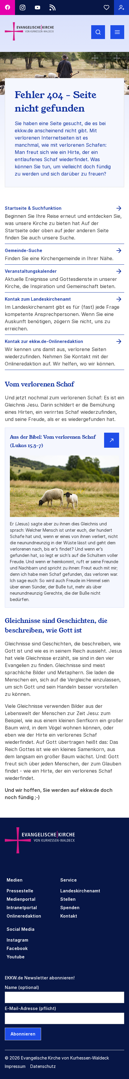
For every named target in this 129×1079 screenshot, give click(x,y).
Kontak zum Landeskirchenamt (38, 299)
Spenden (70, 907)
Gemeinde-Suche (23, 250)
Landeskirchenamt (80, 890)
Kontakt (68, 915)
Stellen (68, 899)
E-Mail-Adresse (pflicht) (30, 1008)
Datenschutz (43, 1066)
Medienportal (21, 899)
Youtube (16, 956)
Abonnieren (22, 1033)
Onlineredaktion (24, 915)
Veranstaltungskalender (31, 271)
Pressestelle (20, 890)
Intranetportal (22, 907)
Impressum (15, 1066)
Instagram (17, 939)
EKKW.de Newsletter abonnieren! (40, 977)
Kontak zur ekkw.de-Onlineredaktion (44, 341)
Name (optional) (22, 987)
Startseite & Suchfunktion (33, 208)
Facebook (17, 948)
